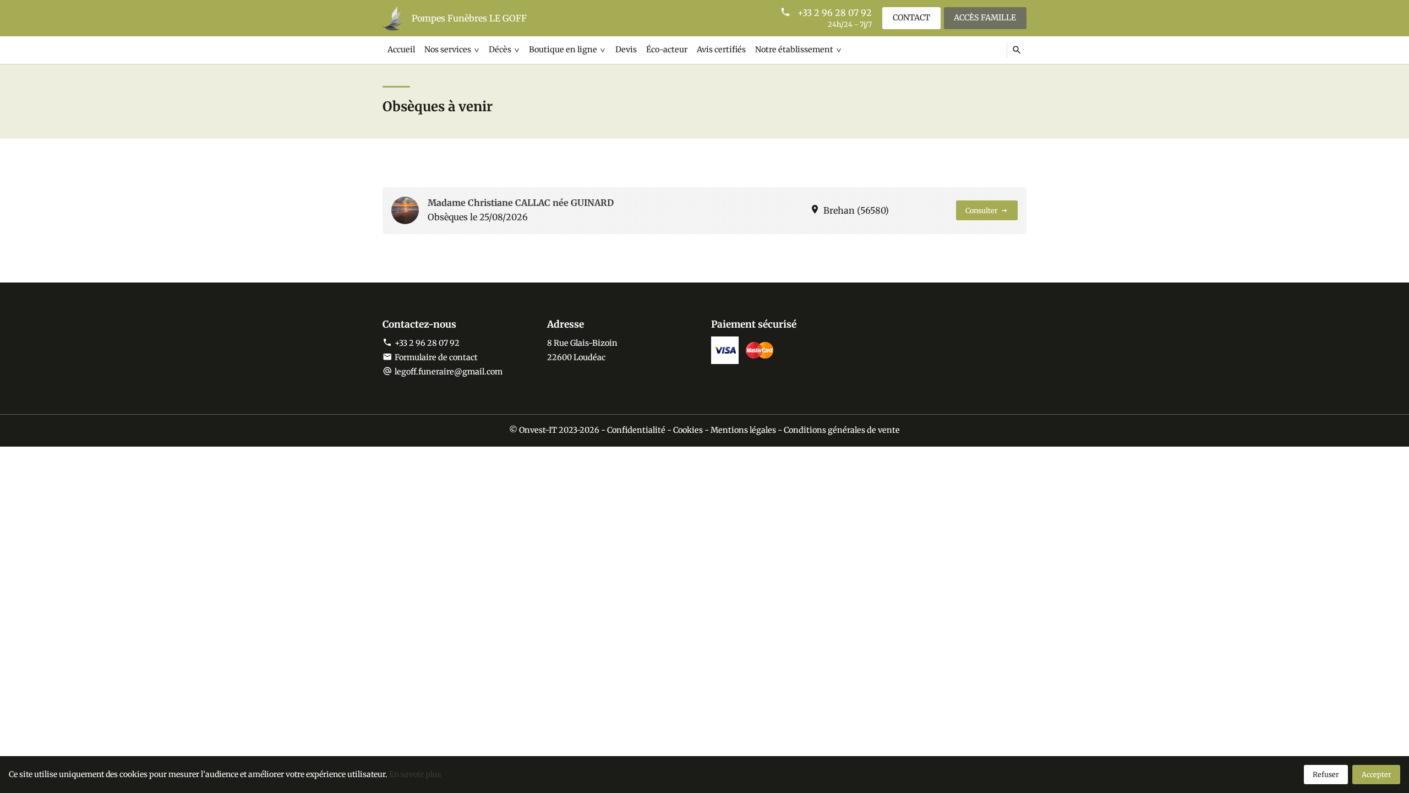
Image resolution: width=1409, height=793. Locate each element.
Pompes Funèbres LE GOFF (469, 18)
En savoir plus (415, 774)
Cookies (688, 430)
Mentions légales (743, 430)
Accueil (401, 50)
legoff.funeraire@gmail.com (449, 372)
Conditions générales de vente (842, 430)
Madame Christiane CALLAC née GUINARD (521, 202)
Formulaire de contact (436, 357)
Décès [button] (500, 50)
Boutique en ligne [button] (563, 50)
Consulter (981, 210)
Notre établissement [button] (794, 50)
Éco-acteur (666, 50)
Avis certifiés (721, 50)
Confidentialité (636, 430)
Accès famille (985, 18)
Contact (911, 18)
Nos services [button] (447, 50)
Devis (626, 50)
